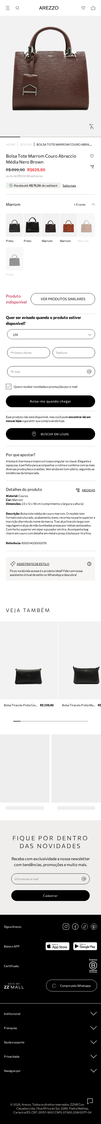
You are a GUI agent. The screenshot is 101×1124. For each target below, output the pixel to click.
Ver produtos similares (63, 299)
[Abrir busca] (17, 8)
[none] (84, 878)
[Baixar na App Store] (57, 946)
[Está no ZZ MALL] (14, 985)
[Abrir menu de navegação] (9, 7)
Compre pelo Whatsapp (75, 985)
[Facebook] (75, 926)
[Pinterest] (94, 926)
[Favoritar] (92, 156)
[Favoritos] (83, 8)
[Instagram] (66, 926)
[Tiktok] (84, 926)
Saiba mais (69, 185)
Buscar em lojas (55, 434)
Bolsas (26, 144)
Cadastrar (50, 895)
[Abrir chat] (90, 1101)
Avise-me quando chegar (50, 401)
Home (10, 144)
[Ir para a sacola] (93, 8)
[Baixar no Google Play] (85, 946)
